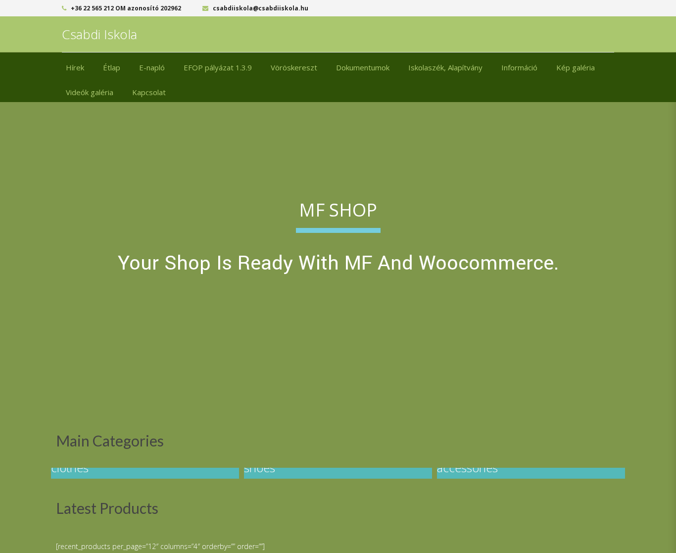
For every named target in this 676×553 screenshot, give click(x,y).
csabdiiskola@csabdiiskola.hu (259, 8)
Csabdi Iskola (99, 34)
